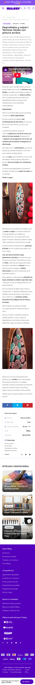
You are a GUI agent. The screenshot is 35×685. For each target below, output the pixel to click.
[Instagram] (7, 643)
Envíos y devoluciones (10, 582)
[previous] (3, 2)
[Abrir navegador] (3, 8)
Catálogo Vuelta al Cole (10, 610)
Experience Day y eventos (11, 603)
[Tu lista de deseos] (28, 8)
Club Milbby (6, 564)
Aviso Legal (20, 671)
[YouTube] (16, 643)
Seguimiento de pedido (10, 575)
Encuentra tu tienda (9, 556)
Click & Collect (7, 592)
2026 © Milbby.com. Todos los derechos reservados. (17, 667)
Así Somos (6, 553)
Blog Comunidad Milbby (11, 607)
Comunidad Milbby (11, 17)
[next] (31, 2)
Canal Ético (27, 671)
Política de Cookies (6, 671)
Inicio (3, 17)
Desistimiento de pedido (11, 585)
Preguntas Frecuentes (10, 589)
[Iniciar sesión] (25, 8)
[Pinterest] (11, 643)
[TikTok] (20, 643)
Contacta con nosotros (10, 578)
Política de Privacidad (14, 671)
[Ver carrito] (33, 8)
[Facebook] (3, 643)
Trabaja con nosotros (10, 560)
